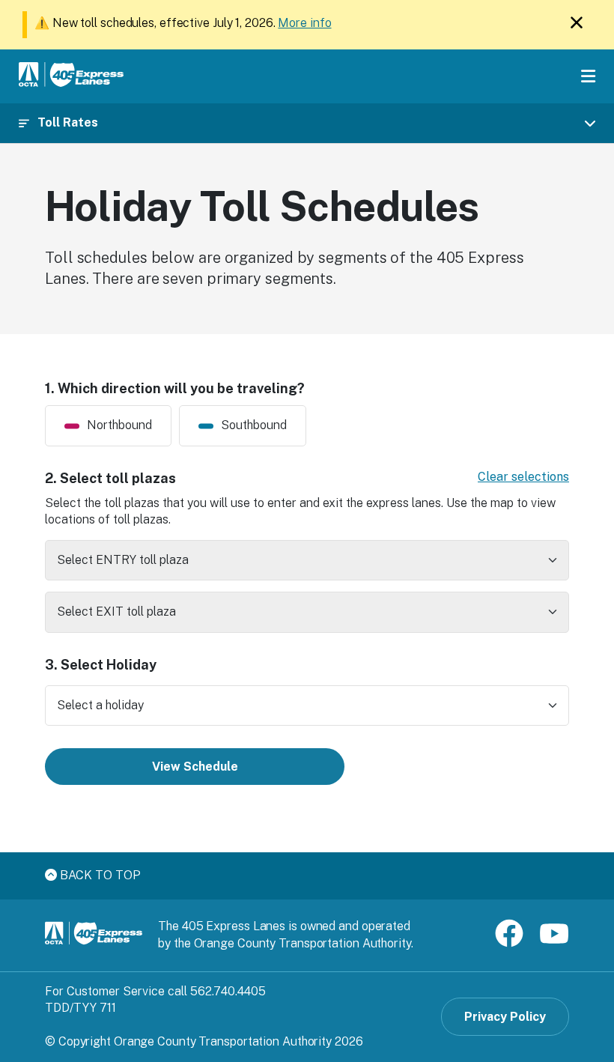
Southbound (254, 425)
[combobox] (307, 560)
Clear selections (523, 477)
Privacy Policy (505, 1017)
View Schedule (195, 766)
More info (304, 23)
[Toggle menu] (588, 76)
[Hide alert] (576, 26)
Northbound (119, 425)
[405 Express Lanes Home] (71, 76)
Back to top (99, 875)
